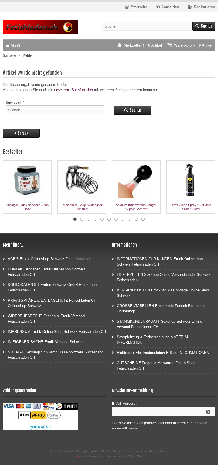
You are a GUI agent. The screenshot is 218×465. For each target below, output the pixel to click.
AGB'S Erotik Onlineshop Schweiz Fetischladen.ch (49, 259)
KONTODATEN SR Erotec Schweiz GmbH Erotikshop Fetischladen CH (52, 287)
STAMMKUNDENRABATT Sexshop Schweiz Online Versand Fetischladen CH (159, 324)
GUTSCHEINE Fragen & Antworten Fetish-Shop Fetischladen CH (156, 365)
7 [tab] (116, 219)
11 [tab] (143, 219)
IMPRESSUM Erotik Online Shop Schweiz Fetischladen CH (57, 332)
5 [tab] (102, 219)
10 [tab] (136, 219)
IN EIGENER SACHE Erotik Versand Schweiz (45, 342)
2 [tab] (82, 219)
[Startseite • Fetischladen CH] (40, 27)
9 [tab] (129, 219)
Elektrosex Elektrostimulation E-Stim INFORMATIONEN (163, 353)
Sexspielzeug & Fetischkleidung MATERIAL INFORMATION (153, 340)
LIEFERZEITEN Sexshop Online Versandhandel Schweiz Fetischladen (164, 277)
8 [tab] (122, 219)
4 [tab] (95, 219)
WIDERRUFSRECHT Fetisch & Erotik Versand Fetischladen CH (46, 319)
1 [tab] (75, 219)
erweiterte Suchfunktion (73, 90)
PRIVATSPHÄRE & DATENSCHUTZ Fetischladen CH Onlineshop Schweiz (52, 303)
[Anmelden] (208, 411)
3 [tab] (88, 219)
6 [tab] (109, 219)
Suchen (204, 26)
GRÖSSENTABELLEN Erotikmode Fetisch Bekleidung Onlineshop (161, 308)
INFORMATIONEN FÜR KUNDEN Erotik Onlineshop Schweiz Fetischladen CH (160, 261)
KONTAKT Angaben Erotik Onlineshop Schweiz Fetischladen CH (47, 272)
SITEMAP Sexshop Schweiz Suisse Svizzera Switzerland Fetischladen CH (55, 355)
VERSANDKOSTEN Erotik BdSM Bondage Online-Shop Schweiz (163, 293)
